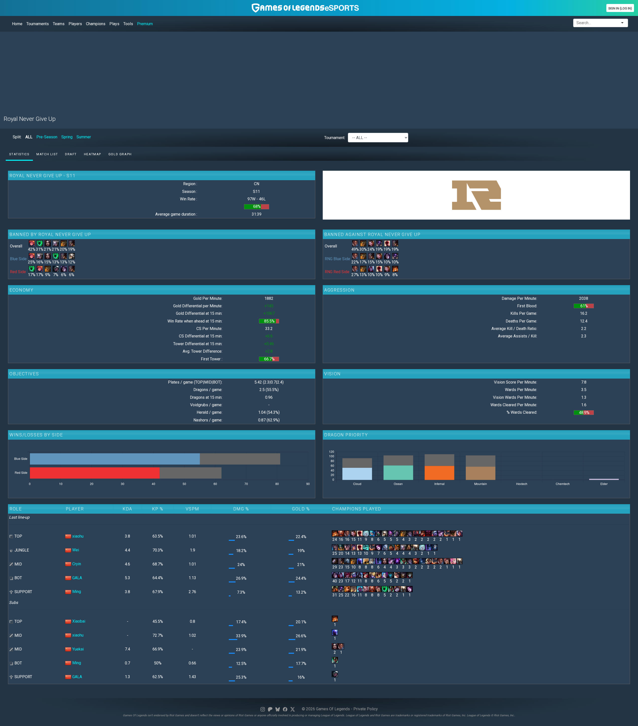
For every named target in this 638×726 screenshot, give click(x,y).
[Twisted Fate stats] (72, 243)
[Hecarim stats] (366, 547)
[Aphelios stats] (360, 574)
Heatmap (92, 154)
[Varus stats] (371, 268)
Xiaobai (78, 621)
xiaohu (77, 536)
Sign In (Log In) (620, 8)
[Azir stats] (366, 561)
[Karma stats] (403, 561)
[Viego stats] (366, 533)
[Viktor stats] (347, 561)
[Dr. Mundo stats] (397, 533)
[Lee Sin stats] (387, 243)
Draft (71, 154)
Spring (67, 137)
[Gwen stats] (372, 533)
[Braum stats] (360, 588)
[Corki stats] (428, 561)
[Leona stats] (347, 588)
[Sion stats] (416, 533)
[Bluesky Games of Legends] (277, 709)
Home (17, 23)
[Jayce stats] (371, 243)
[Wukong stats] (422, 533)
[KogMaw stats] (403, 574)
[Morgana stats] (378, 547)
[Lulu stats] (397, 588)
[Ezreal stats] (372, 574)
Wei (75, 550)
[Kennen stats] (391, 533)
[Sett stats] (447, 561)
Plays (114, 23)
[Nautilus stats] (335, 588)
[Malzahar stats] (397, 561)
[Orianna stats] (335, 561)
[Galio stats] (372, 561)
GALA (77, 577)
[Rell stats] (353, 588)
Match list (47, 154)
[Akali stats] (378, 533)
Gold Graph (120, 154)
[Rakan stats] (366, 588)
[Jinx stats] (385, 574)
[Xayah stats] (347, 574)
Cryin (76, 564)
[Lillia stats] (353, 547)
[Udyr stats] (335, 547)
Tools (128, 23)
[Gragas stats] (341, 533)
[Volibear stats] (385, 547)
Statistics (19, 154)
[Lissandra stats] (422, 561)
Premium (145, 23)
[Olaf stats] (341, 547)
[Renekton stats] (64, 243)
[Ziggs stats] (378, 574)
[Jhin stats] (409, 574)
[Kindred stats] (434, 547)
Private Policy (365, 709)
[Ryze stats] (360, 561)
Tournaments (37, 23)
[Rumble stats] (447, 533)
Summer (84, 137)
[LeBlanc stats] (48, 243)
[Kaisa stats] (64, 268)
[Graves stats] (391, 547)
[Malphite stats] (453, 533)
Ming (76, 591)
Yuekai (78, 649)
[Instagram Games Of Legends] (262, 709)
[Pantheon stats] (416, 547)
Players (75, 23)
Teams (59, 23)
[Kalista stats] (391, 574)
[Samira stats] (397, 574)
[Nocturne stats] (428, 547)
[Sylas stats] (409, 533)
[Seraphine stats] (453, 561)
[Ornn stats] (428, 533)
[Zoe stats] (32, 243)
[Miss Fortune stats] (366, 574)
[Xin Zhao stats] (347, 547)
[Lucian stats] (355, 243)
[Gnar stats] (395, 268)
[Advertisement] (153, 70)
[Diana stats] (56, 243)
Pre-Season (46, 137)
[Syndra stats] (441, 533)
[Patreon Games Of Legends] (270, 709)
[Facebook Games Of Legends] (285, 709)
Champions (95, 23)
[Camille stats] (72, 255)
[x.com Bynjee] (292, 709)
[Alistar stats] (379, 243)
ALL (28, 137)
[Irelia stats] (459, 533)
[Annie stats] (416, 561)
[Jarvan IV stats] (397, 547)
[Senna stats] (56, 268)
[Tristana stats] (434, 533)
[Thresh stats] (40, 243)
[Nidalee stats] (409, 547)
